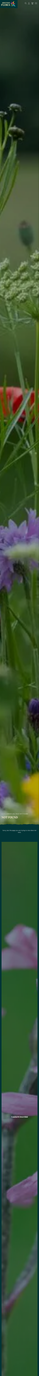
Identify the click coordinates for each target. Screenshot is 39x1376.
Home (4, 814)
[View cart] (32, 3)
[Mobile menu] (35, 3)
